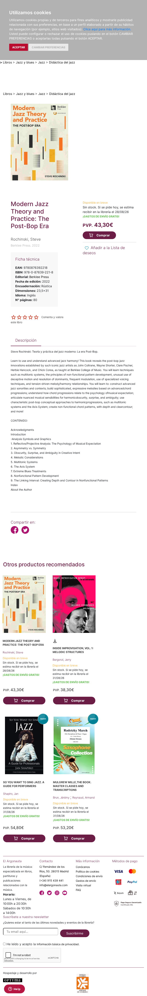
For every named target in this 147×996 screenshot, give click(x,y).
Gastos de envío (86, 880)
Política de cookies (87, 871)
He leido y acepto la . (43, 944)
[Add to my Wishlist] (87, 248)
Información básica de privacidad (58, 944)
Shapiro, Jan (10, 793)
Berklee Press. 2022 (25, 245)
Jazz (41, 62)
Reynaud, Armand (83, 797)
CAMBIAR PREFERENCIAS (48, 47)
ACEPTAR (18, 47)
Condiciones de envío (89, 876)
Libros (7, 62)
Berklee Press (39, 277)
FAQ (78, 890)
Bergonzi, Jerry (62, 659)
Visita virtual (83, 885)
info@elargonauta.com (53, 885)
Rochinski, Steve (13, 652)
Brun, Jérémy (61, 797)
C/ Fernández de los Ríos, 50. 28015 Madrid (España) (54, 871)
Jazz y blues (25, 62)
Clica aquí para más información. (107, 29)
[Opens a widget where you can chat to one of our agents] (14, 989)
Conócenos (83, 867)
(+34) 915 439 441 (51, 880)
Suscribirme (74, 933)
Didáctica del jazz (62, 62)
